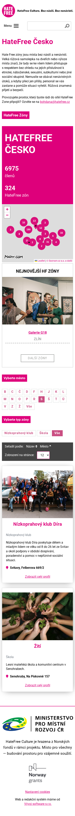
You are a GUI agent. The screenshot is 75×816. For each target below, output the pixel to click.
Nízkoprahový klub (18, 433)
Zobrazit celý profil (37, 576)
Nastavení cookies (37, 792)
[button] (10, 230)
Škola (43, 433)
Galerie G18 (37, 333)
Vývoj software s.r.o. (38, 804)
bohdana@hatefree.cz (55, 102)
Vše (29, 406)
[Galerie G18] (37, 300)
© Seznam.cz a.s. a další (59, 260)
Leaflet (41, 260)
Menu (8, 26)
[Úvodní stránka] (37, 11)
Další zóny (37, 358)
